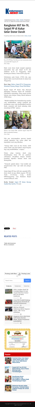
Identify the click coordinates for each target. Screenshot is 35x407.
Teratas (26, 286)
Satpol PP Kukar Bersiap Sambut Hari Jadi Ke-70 (17, 183)
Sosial (21, 20)
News (18, 20)
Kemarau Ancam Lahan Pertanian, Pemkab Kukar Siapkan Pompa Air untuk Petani (20, 388)
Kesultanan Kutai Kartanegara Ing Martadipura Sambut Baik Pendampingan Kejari (20, 379)
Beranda (18, 275)
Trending (17, 286)
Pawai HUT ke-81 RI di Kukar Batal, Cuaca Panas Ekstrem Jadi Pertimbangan (20, 369)
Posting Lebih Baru (11, 273)
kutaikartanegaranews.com (22, 403)
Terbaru (9, 286)
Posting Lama (26, 273)
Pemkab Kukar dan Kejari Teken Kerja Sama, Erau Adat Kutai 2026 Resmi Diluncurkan (20, 360)
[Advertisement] (17, 204)
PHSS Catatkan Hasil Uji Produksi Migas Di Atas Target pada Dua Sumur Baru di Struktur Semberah (20, 293)
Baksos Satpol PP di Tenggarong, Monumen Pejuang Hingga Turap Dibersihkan (17, 85)
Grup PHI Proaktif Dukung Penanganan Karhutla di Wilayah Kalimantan (21, 301)
